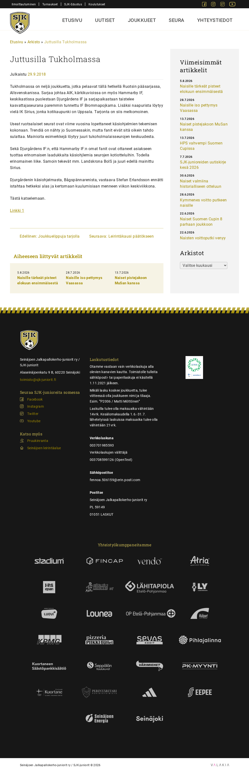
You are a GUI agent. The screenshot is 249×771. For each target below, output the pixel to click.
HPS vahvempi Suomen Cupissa (201, 146)
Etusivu (72, 20)
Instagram (35, 406)
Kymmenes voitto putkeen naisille (203, 203)
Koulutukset (97, 4)
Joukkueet (142, 20)
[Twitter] (223, 5)
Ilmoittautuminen (24, 4)
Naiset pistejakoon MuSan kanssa (204, 127)
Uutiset (105, 20)
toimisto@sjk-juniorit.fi (38, 380)
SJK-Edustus (73, 4)
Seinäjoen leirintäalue (44, 448)
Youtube (33, 421)
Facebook (35, 399)
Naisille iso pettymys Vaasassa (198, 108)
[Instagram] (213, 5)
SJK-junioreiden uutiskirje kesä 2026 (203, 165)
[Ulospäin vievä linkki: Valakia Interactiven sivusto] (220, 764)
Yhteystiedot (215, 20)
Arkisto (33, 42)
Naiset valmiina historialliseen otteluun (200, 184)
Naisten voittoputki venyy (203, 238)
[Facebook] (204, 5)
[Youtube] (232, 5)
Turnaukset (50, 4)
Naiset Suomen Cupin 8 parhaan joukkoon (201, 222)
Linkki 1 (17, 210)
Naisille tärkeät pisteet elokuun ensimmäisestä (201, 89)
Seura (176, 20)
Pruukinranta (37, 441)
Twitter (32, 414)
